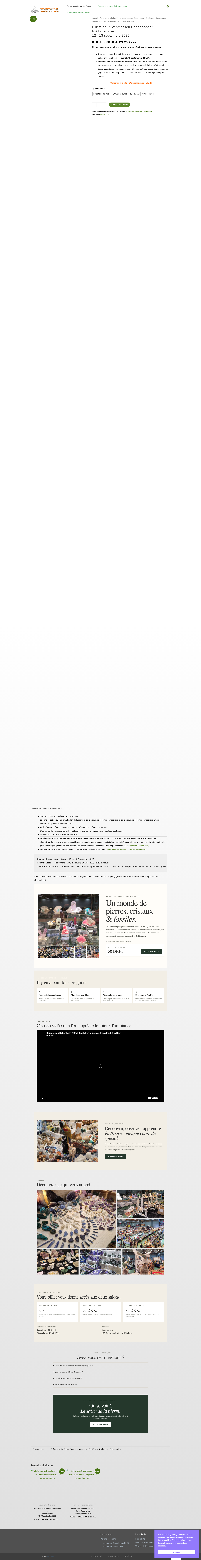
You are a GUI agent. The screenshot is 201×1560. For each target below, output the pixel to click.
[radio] (102, 94)
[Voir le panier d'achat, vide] (168, 9)
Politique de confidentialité (147, 1542)
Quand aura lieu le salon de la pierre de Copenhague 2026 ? (74, 1365)
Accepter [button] (176, 1552)
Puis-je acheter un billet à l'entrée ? (66, 1384)
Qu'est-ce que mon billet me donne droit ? (69, 1372)
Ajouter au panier (119, 104)
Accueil (95, 18)
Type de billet (98, 89)
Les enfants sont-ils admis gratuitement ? (68, 1378)
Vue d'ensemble (47, 1500)
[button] (92, 6)
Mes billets (140, 1539)
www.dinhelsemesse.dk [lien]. (137, 846)
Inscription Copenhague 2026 (116, 1543)
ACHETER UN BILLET (100, 1424)
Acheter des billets (107, 18)
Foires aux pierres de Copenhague (130, 18)
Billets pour (104, 115)
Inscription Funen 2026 (113, 1546)
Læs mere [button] (162, 1546)
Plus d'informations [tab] (52, 808)
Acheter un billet (151, 951)
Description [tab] (36, 808)
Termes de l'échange (144, 1546)
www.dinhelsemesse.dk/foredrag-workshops (127, 849)
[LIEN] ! (148, 83)
